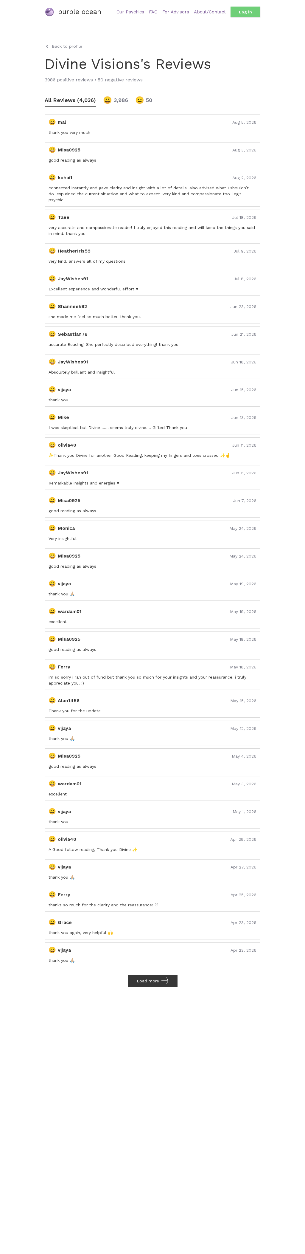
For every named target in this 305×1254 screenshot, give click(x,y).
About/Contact (210, 12)
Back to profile (67, 46)
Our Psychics (130, 12)
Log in (245, 12)
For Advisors (175, 12)
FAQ (153, 12)
